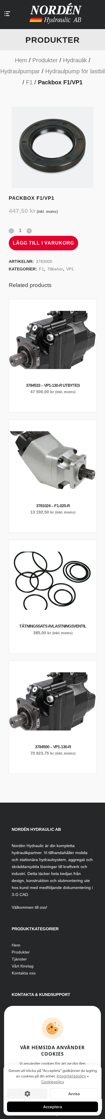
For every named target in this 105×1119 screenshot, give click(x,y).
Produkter (45, 60)
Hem (21, 60)
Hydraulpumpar (20, 71)
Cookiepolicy (52, 1081)
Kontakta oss (24, 973)
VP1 (70, 269)
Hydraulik (75, 60)
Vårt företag (23, 966)
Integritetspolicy (71, 1076)
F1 (29, 82)
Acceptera (52, 1106)
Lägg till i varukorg (43, 242)
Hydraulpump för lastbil (75, 71)
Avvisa (74, 1093)
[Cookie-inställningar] (27, 1093)
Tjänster (19, 959)
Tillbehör (55, 269)
